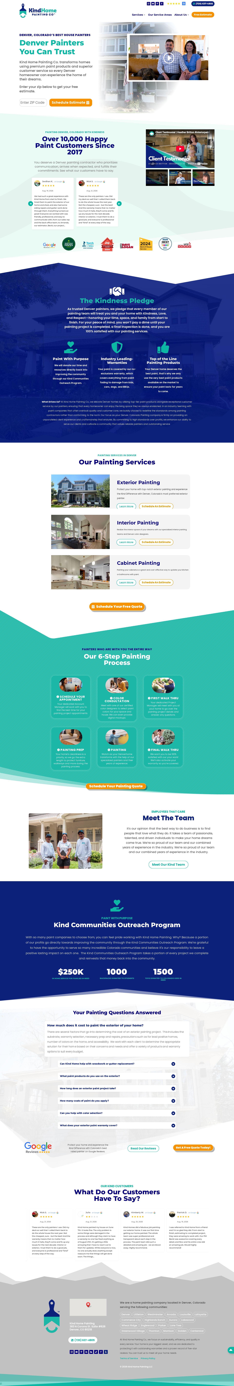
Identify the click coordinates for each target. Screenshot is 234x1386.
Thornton (154, 1331)
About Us (180, 15)
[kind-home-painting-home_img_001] (80, 507)
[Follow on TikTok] (96, 1352)
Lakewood (187, 1320)
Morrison (168, 1331)
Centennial (197, 1331)
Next (119, 203)
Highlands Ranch (155, 1320)
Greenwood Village (133, 1331)
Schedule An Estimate (156, 506)
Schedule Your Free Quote (119, 606)
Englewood (147, 1325)
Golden (182, 1331)
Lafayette (200, 1314)
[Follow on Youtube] (153, 3)
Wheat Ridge (129, 1325)
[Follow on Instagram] (148, 3)
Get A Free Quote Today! (193, 1148)
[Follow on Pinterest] (157, 3)
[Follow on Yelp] (106, 1352)
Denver (126, 1314)
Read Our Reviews (143, 1148)
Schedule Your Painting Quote (116, 786)
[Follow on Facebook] (161, 3)
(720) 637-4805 (204, 3)
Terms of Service (129, 1358)
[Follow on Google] (183, 3)
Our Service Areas (160, 15)
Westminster (155, 1314)
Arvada (171, 1314)
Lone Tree (175, 1325)
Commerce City (131, 1320)
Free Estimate (203, 14)
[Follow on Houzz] (91, 1352)
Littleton (139, 1314)
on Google (60, 181)
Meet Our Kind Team (168, 864)
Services (137, 15)
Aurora (173, 1320)
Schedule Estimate (68, 102)
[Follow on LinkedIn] (86, 1352)
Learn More (126, 506)
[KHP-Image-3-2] (65, 868)
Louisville (185, 1314)
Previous (30, 203)
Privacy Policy (148, 1358)
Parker (162, 1325)
